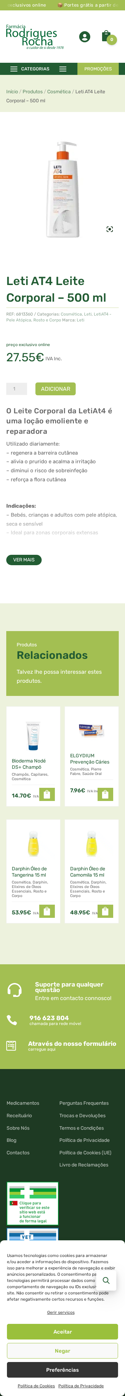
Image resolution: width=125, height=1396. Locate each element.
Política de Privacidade (81, 1386)
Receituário (19, 1116)
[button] (47, 794)
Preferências (62, 1370)
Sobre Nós (18, 1128)
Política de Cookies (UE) (85, 1153)
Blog (11, 1140)
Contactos (18, 1153)
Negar (62, 1351)
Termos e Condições (81, 1128)
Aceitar (62, 1332)
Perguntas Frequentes (84, 1103)
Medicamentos (23, 1103)
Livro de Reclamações (83, 1165)
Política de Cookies (36, 1386)
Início (12, 92)
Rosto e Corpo (47, 320)
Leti (88, 314)
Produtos (33, 92)
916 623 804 (49, 1018)
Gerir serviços (61, 1312)
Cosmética (59, 92)
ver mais (24, 560)
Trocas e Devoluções (82, 1116)
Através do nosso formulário (72, 1044)
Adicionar (55, 389)
